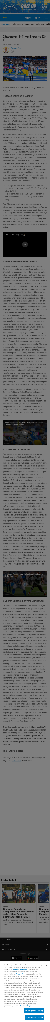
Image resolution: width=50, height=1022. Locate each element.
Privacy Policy (21, 974)
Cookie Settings (25, 1006)
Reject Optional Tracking (34, 1010)
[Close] (46, 965)
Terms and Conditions (20, 969)
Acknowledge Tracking (35, 1017)
